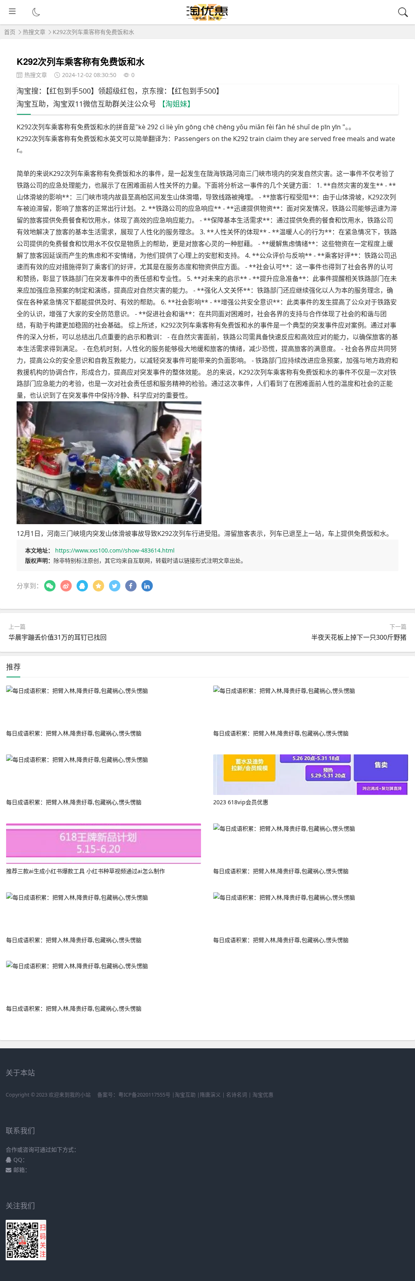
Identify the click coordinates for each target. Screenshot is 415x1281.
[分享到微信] (50, 585)
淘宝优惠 (262, 1094)
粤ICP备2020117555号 (144, 1094)
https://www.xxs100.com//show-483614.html (115, 550)
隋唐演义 (210, 1094)
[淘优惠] (207, 18)
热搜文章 (34, 32)
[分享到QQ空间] (98, 585)
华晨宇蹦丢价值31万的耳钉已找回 (58, 637)
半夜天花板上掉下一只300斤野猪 (358, 637)
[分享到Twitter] (114, 585)
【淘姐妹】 (176, 104)
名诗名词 (236, 1094)
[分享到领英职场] (147, 585)
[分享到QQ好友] (82, 585)
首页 (9, 32)
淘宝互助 (185, 1094)
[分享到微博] (66, 585)
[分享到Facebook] (131, 585)
